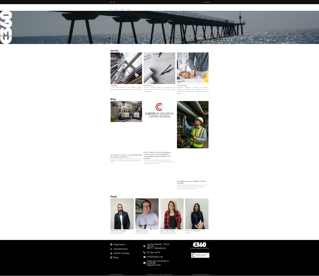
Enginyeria (113, 85)
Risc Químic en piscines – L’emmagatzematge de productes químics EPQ (126, 156)
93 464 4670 (153, 252)
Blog (129, 9)
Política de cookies (167, 274)
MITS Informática (205, 274)
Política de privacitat (152, 274)
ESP (114, 2)
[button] (125, 9)
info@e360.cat (155, 256)
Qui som (116, 9)
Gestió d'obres (182, 85)
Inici (111, 9)
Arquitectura (148, 85)
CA (111, 2)
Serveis (122, 9)
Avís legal (160, 274)
